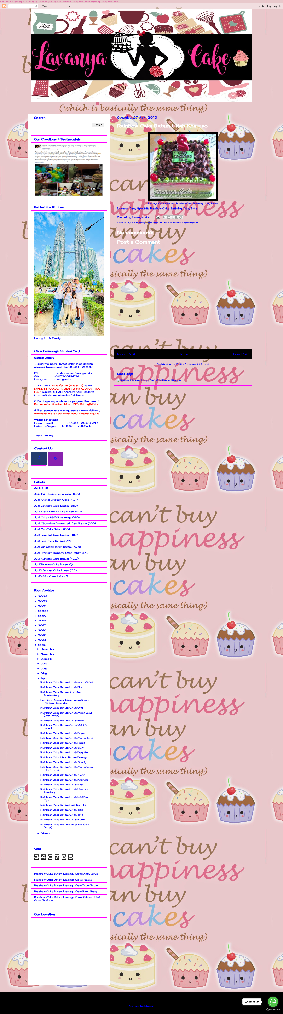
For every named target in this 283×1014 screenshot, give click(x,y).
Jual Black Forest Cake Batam (54, 511)
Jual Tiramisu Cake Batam (51, 564)
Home (183, 354)
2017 (42, 625)
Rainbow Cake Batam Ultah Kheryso (64, 779)
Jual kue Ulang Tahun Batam (53, 546)
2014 (42, 640)
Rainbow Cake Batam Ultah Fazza (62, 742)
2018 (42, 620)
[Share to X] (173, 217)
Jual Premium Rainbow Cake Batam (57, 552)
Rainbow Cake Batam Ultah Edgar (62, 733)
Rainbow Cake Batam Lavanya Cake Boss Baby (65, 891)
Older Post (240, 354)
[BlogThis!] (169, 217)
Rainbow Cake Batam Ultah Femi (62, 720)
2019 (42, 615)
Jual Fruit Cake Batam (49, 541)
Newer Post (126, 354)
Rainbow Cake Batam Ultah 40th (62, 774)
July (44, 663)
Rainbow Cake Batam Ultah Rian (61, 784)
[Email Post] (158, 217)
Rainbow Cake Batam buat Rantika (63, 805)
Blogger (149, 1005)
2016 (42, 630)
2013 (42, 644)
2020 (43, 610)
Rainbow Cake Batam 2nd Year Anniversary (60, 694)
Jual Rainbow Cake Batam (180, 222)
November (47, 653)
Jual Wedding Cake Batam (51, 570)
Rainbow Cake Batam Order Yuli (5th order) (64, 727)
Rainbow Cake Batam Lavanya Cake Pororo (63, 879)
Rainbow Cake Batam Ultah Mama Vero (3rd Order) (66, 768)
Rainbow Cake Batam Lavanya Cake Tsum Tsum (66, 885)
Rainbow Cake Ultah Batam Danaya (63, 757)
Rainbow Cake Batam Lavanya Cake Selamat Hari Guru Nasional (67, 899)
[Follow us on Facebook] (39, 458)
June (44, 668)
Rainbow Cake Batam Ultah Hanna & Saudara (64, 791)
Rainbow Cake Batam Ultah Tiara (61, 809)
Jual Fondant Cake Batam (51, 535)
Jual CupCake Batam (48, 529)
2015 (42, 635)
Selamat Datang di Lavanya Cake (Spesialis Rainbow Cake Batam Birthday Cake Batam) (59, 1)
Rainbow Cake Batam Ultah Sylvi (62, 747)
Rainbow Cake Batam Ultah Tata (61, 814)
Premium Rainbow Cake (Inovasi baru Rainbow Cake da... (64, 701)
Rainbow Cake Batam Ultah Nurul (62, 819)
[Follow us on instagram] (55, 458)
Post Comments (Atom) (192, 364)
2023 (42, 596)
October (46, 658)
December (47, 649)
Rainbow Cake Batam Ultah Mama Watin (67, 682)
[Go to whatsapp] (273, 1002)
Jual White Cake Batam (49, 576)
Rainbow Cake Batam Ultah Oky (61, 707)
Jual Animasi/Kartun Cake (51, 499)
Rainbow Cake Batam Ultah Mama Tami (66, 737)
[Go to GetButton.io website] (273, 1009)
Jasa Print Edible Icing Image (53, 493)
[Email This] (165, 217)
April (44, 678)
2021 (42, 606)
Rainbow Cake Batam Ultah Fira (61, 687)
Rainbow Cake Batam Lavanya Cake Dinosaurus (66, 873)
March (45, 833)
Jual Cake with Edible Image (52, 517)
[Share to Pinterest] (181, 217)
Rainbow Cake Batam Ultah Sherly (63, 762)
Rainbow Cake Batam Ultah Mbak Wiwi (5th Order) (66, 714)
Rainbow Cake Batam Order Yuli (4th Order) (64, 826)
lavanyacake (63, 379)
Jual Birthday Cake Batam (144, 222)
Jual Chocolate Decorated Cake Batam (60, 523)
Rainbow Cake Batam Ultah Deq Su (64, 752)
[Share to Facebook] (177, 217)
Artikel (38, 487)
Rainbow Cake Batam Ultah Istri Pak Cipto (64, 799)
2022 (42, 601)
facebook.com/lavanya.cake (73, 373)
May (44, 673)
